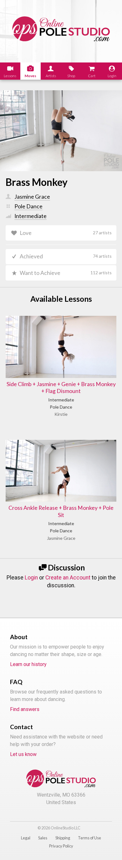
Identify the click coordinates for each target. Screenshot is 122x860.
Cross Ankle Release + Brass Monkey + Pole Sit (61, 511)
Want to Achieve (66, 273)
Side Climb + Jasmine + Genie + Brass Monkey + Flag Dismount (61, 388)
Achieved (66, 256)
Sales (42, 837)
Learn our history (28, 664)
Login (31, 577)
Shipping (62, 837)
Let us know (23, 754)
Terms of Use (89, 837)
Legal (25, 837)
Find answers (24, 709)
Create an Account (67, 577)
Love (66, 233)
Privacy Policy (61, 845)
